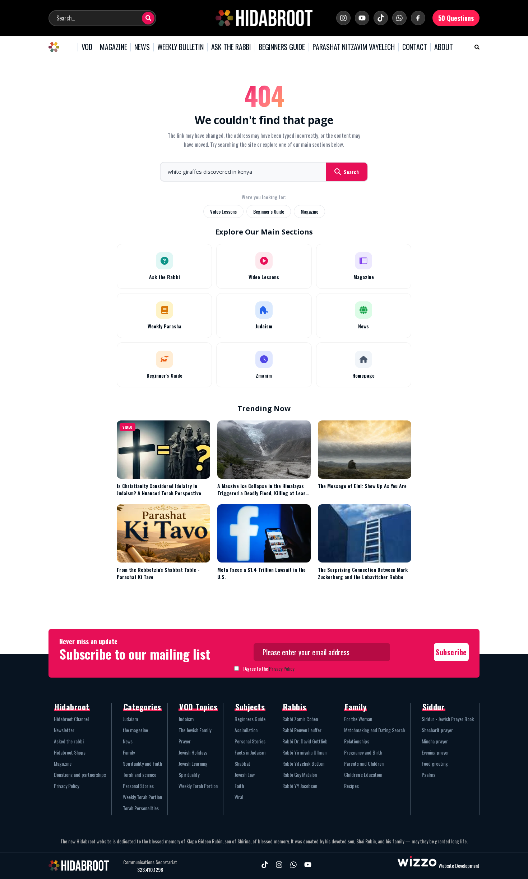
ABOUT (443, 47)
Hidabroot (72, 707)
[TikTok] (381, 18)
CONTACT (414, 47)
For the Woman (358, 719)
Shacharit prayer (437, 730)
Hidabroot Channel (71, 719)
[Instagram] (343, 18)
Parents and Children (364, 763)
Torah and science (139, 774)
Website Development (459, 865)
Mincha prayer (435, 741)
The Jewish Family (195, 730)
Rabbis (294, 707)
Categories (142, 707)
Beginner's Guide (268, 211)
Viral (239, 797)
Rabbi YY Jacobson (299, 785)
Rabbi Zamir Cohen (300, 719)
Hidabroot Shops (69, 752)
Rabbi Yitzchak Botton (303, 763)
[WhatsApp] (399, 18)
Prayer (185, 741)
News (128, 741)
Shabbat (242, 763)
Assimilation (246, 730)
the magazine (135, 730)
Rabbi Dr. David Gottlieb (305, 741)
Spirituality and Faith (142, 763)
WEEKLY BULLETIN (180, 47)
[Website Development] (417, 865)
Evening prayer (435, 752)
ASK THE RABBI (231, 47)
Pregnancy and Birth (363, 752)
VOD (87, 47)
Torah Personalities (141, 808)
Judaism (130, 719)
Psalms (428, 774)
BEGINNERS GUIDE (282, 47)
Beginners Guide (250, 719)
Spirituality (189, 774)
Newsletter (64, 730)
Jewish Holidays (193, 752)
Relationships (356, 741)
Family (129, 752)
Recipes (351, 785)
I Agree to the (268, 668)
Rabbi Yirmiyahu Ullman (304, 752)
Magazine (309, 211)
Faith (239, 785)
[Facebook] (418, 18)
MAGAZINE (113, 47)
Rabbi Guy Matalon (299, 774)
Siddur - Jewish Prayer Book (448, 719)
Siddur (433, 707)
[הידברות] (264, 18)
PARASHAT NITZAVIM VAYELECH (353, 47)
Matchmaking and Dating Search (374, 730)
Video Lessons (223, 211)
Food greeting (435, 763)
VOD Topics (198, 707)
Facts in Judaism (250, 752)
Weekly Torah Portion (142, 797)
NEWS (141, 47)
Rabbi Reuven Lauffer (301, 730)
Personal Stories (138, 785)
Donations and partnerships (80, 774)
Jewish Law (245, 774)
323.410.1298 (150, 869)
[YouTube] (362, 18)
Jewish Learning (193, 763)
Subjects (250, 707)
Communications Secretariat (150, 862)
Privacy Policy (281, 668)
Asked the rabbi (69, 741)
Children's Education (363, 774)
